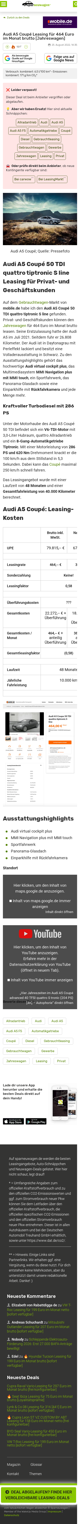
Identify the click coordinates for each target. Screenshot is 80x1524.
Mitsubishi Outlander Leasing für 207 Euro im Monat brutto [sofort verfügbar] (38, 1326)
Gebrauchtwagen (31, 147)
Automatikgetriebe (43, 131)
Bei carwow (24, 179)
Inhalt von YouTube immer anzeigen (42, 980)
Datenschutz (11, 1515)
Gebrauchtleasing (47, 139)
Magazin (13, 1464)
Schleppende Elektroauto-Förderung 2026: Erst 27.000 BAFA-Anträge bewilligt (39, 1343)
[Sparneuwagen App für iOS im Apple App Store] (13, 1122)
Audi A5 (57, 122)
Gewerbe (54, 147)
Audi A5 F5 (18, 131)
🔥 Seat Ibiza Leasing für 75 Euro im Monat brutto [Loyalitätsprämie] (40, 1398)
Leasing (46, 156)
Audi (44, 122)
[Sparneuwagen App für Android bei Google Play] (36, 1122)
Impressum (54, 1511)
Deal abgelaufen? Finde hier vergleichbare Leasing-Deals (38, 1495)
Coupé (65, 131)
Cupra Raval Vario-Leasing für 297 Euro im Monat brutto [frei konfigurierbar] (39, 1387)
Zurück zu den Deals (18, 17)
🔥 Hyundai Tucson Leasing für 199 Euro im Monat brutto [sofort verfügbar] (39, 1360)
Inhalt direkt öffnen (59, 912)
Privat (60, 156)
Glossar (36, 1464)
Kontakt (13, 1474)
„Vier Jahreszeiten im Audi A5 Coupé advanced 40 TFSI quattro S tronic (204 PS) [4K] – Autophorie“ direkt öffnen (41, 998)
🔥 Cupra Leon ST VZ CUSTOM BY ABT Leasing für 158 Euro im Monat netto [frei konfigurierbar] (38, 1420)
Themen (35, 1474)
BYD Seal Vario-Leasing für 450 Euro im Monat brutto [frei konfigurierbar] (37, 1433)
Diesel (25, 139)
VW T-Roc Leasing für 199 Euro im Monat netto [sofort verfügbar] (39, 1309)
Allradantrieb (27, 122)
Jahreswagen (26, 156)
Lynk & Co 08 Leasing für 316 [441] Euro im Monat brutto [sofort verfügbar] (39, 1408)
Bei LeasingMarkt (52, 179)
